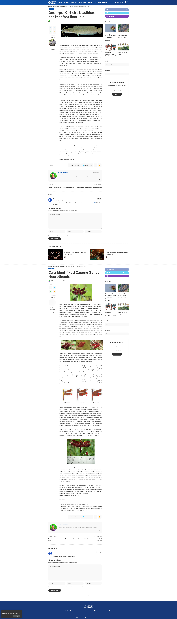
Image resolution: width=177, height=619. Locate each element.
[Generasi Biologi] (52, 2)
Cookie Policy (17, 613)
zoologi (51, 8)
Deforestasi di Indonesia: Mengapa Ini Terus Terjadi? (122, 35)
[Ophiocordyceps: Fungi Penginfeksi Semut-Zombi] (97, 254)
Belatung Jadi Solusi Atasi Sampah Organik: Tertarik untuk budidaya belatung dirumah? (110, 37)
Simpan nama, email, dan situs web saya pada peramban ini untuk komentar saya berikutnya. (67, 235)
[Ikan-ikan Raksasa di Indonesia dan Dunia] (52, 302)
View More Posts (95, 172)
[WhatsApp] (50, 32)
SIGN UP (117, 94)
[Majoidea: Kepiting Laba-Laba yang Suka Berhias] (55, 254)
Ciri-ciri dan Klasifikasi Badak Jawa (52, 49)
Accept (16, 616)
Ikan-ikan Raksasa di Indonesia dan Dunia (52, 310)
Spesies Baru (52, 600)
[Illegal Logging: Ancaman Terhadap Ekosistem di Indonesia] (110, 47)
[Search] (127, 2)
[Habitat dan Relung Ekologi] (123, 47)
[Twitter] (54, 28)
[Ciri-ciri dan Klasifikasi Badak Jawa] (52, 42)
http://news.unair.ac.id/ (90, 202)
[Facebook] (50, 28)
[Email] (54, 32)
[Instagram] (117, 16)
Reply (99, 198)
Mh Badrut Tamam (63, 172)
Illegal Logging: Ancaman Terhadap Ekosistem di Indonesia (110, 54)
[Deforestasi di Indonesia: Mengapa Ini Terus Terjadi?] (123, 28)
